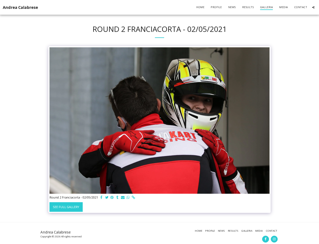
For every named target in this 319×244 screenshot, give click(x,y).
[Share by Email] (123, 198)
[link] (133, 198)
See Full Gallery (66, 207)
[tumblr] (117, 198)
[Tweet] (107, 198)
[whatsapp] (128, 198)
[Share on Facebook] (101, 198)
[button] (313, 7)
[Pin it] (112, 198)
